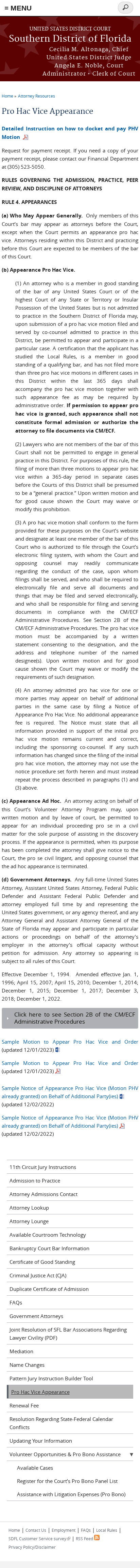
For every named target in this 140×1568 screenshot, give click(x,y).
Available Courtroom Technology (48, 1234)
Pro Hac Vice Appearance (40, 1391)
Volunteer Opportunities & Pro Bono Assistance (65, 1454)
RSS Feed (85, 1538)
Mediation (21, 1351)
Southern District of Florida (70, 39)
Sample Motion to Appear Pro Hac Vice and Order (70, 1041)
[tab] (70, 1018)
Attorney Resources (36, 96)
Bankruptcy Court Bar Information (49, 1248)
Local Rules (106, 1530)
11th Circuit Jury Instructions (43, 1167)
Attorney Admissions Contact (43, 1194)
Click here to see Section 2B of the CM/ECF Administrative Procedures (74, 1018)
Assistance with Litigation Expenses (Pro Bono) (71, 1494)
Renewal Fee (24, 1405)
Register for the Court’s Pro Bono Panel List (67, 1481)
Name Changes (27, 1364)
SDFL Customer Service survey (39, 1538)
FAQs (16, 1302)
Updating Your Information (41, 1440)
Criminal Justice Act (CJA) (38, 1275)
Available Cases (35, 1467)
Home (7, 96)
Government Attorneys (36, 1316)
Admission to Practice (35, 1180)
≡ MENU (18, 8)
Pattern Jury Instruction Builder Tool (51, 1378)
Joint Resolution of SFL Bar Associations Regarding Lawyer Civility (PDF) (68, 1333)
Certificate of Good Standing (42, 1261)
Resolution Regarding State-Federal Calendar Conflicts (61, 1423)
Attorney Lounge (29, 1221)
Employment (63, 1530)
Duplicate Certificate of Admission (49, 1288)
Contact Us (35, 1530)
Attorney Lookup (29, 1207)
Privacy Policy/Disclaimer (32, 1547)
